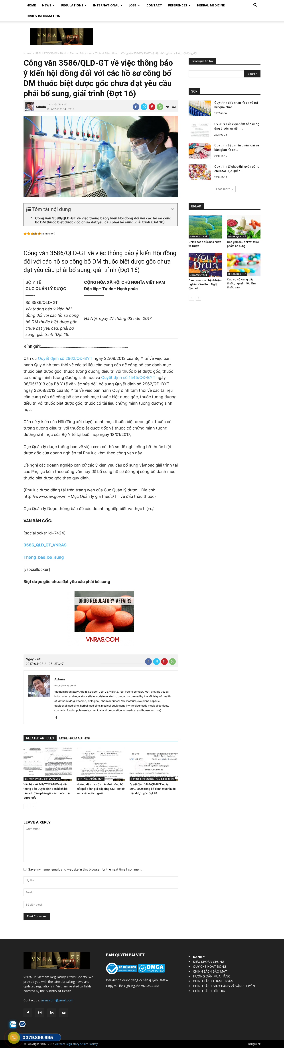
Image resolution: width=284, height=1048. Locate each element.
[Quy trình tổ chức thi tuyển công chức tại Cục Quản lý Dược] (200, 172)
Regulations (72, 5)
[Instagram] (40, 1012)
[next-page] (33, 806)
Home (31, 5)
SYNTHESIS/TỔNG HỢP (90, 778)
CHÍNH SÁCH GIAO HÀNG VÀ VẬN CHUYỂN (224, 986)
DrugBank (254, 1044)
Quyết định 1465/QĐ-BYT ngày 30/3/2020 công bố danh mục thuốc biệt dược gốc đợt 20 (153, 789)
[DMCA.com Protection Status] (151, 971)
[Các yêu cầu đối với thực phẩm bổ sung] (244, 226)
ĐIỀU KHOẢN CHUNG (208, 961)
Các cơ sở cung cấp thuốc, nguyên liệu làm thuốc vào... (241, 283)
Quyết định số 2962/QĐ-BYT (65, 358)
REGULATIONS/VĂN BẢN (51, 53)
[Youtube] (63, 1013)
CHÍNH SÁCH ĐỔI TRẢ (209, 991)
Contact (154, 5)
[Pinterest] (152, 106)
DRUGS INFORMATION (43, 16)
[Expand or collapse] (172, 209)
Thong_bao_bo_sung (44, 557)
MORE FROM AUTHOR (74, 738)
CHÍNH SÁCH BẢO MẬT (210, 971)
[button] (255, 6)
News (46, 5)
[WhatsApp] (160, 106)
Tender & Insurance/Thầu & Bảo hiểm (93, 53)
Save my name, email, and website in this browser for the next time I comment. (85, 869)
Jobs (132, 5)
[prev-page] (26, 806)
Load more (223, 189)
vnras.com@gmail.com (57, 1000)
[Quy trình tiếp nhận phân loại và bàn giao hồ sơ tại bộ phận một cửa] (200, 151)
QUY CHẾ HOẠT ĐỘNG (209, 966)
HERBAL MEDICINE (211, 5)
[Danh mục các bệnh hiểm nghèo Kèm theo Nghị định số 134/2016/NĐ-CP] (205, 265)
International (106, 5)
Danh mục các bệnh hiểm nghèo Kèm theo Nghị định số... (205, 284)
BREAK (196, 206)
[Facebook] (136, 106)
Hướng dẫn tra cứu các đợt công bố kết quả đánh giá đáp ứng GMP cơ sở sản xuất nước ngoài (101, 789)
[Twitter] (144, 106)
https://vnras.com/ (65, 685)
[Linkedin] (51, 1013)
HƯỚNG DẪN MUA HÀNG (211, 976)
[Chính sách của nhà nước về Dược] (205, 226)
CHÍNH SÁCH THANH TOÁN (213, 981)
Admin (41, 107)
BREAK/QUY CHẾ (198, 236)
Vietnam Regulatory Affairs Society (76, 1044)
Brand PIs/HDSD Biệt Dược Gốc (42, 778)
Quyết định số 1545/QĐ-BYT (128, 377)
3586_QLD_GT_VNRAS (45, 545)
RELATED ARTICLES (40, 738)
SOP (194, 91)
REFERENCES (177, 5)
